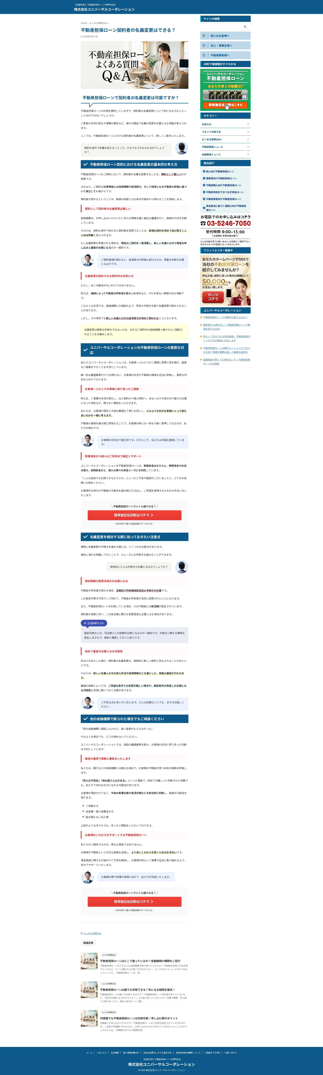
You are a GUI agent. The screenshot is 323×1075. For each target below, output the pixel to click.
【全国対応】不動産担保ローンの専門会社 (161, 1059)
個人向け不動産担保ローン (220, 171)
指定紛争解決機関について (188, 1052)
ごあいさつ (102, 1052)
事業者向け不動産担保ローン (221, 178)
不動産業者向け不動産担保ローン (223, 199)
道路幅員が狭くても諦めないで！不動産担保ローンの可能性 (226, 361)
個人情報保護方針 (131, 1052)
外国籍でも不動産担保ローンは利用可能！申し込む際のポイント (139, 1018)
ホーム (89, 1052)
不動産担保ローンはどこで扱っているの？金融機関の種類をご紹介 (140, 961)
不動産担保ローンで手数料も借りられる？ (225, 317)
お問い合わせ (231, 1052)
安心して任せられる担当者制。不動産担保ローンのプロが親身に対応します (226, 338)
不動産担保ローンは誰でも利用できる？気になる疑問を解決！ (137, 990)
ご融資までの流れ (212, 1052)
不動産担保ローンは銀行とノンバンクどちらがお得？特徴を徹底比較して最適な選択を (226, 350)
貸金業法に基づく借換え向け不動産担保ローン (226, 208)
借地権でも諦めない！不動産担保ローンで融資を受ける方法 (226, 326)
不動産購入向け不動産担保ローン (223, 185)
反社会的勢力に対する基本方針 (157, 1052)
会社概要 (115, 1052)
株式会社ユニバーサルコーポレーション (104, 9)
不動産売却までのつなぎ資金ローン (225, 192)
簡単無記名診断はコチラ (131, 515)
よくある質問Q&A (92, 933)
